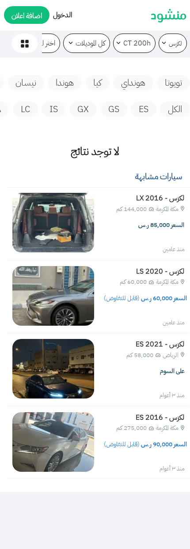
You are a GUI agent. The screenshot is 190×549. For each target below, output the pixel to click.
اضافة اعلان (26, 16)
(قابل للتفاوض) (122, 298)
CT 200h (137, 43)
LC (25, 109)
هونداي (133, 82)
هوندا (65, 82)
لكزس (175, 43)
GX (83, 109)
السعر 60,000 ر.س (146, 298)
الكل (175, 109)
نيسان (25, 82)
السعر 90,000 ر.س (146, 444)
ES (143, 109)
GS (113, 109)
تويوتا (173, 82)
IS (53, 109)
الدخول (62, 15)
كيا (97, 82)
